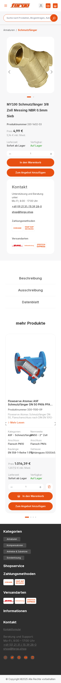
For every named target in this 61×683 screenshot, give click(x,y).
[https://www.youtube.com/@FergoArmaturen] (26, 657)
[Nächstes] (51, 71)
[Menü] (5, 5)
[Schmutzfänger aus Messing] (30, 65)
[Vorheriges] (9, 71)
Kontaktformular (12, 629)
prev (5, 424)
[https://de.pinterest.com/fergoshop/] (19, 657)
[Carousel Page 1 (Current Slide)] (27, 517)
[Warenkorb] (55, 5)
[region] (30, 72)
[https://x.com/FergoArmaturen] (12, 657)
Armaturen (12, 539)
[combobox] (30, 18)
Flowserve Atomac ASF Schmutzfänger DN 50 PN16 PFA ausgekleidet (29, 403)
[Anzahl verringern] (10, 153)
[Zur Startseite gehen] (20, 5)
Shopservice (13, 566)
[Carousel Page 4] (35, 517)
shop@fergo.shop (22, 212)
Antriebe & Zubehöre (17, 551)
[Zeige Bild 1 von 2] (29, 96)
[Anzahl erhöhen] (51, 153)
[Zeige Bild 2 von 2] (33, 96)
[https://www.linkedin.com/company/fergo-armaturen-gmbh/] (32, 657)
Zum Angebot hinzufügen (30, 172)
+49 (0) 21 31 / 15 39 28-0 (27, 206)
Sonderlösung (14, 557)
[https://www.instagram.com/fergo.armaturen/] (5, 657)
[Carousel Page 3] (33, 517)
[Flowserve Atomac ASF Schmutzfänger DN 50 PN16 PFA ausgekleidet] (30, 367)
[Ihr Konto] (41, 5)
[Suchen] (54, 18)
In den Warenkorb (30, 162)
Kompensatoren (15, 545)
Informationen (15, 611)
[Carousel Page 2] (30, 517)
